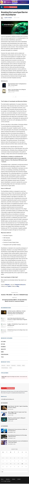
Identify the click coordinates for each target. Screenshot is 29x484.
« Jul (2, 471)
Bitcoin (3, 344)
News (2, 351)
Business (3, 346)
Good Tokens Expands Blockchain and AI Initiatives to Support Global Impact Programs (17, 319)
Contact (18, 479)
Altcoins (3, 341)
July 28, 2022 (11, 409)
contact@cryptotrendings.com (7, 399)
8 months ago (10, 315)
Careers (13, 479)
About (2, 479)
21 (18, 463)
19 (10, 463)
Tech (2, 357)
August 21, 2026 (11, 86)
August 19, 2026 (11, 92)
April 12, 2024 (16, 17)
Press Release (4, 354)
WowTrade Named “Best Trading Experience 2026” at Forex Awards (17, 84)
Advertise (8, 479)
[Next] (16, 97)
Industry (3, 349)
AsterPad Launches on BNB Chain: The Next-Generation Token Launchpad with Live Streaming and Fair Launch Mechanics (16, 312)
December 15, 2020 (12, 438)
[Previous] (13, 97)
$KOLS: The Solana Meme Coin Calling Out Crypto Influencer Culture (17, 90)
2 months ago (10, 331)
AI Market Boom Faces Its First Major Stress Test (17, 330)
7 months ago (10, 321)
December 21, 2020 (12, 432)
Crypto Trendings (8, 17)
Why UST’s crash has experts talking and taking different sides (16, 418)
